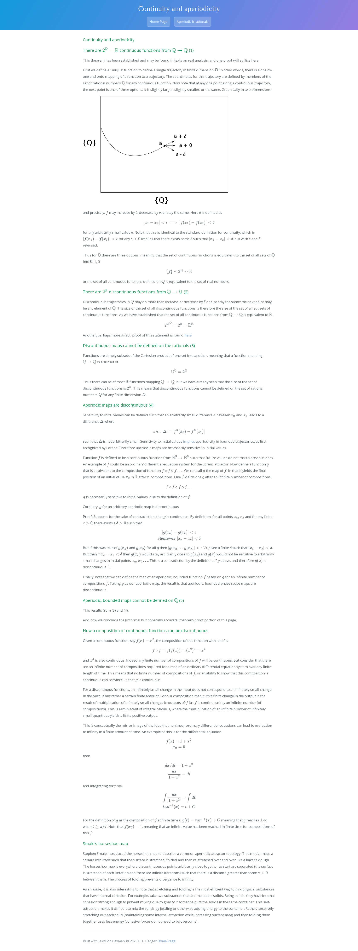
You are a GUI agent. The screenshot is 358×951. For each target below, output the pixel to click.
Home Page (159, 21)
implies (189, 441)
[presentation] (110, 50)
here (188, 335)
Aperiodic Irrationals (192, 21)
